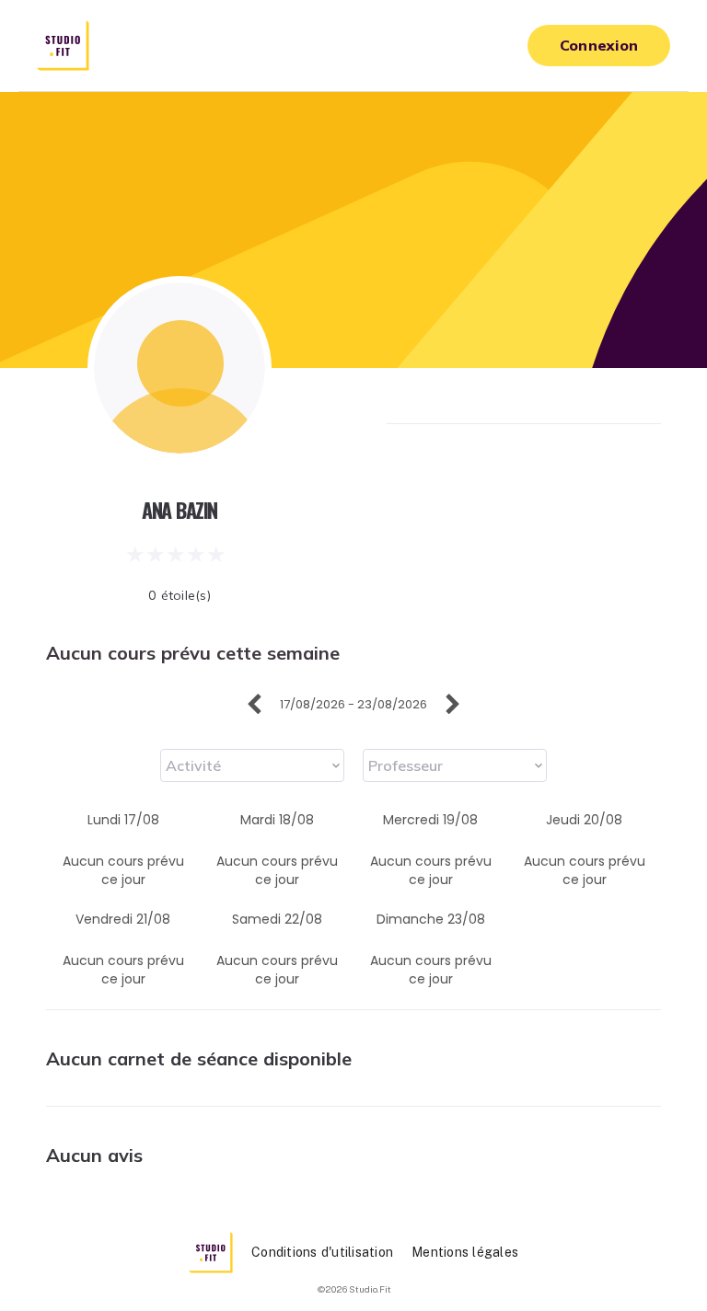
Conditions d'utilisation (322, 1252)
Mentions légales (464, 1252)
